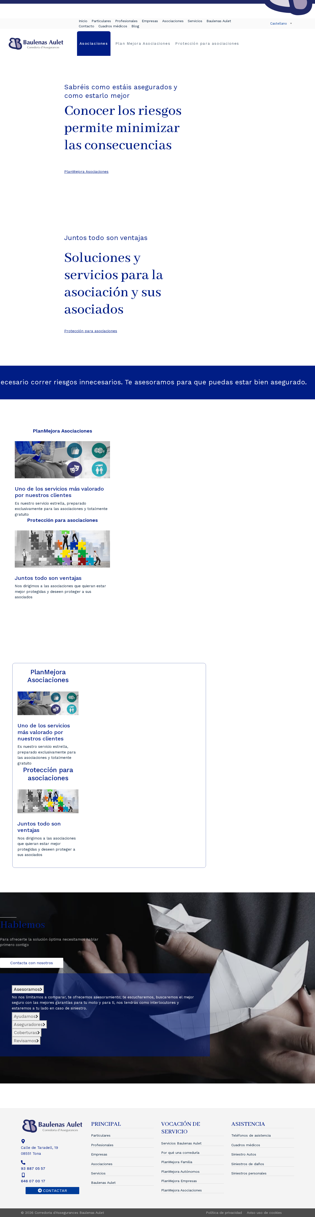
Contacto (86, 26)
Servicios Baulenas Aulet (181, 1143)
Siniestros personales (249, 1173)
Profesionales (126, 21)
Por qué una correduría (180, 1153)
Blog (135, 26)
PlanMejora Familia (176, 1162)
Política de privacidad (224, 1213)
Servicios (195, 21)
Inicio (83, 21)
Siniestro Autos (243, 1154)
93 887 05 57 (33, 1168)
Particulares (101, 21)
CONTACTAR (54, 1190)
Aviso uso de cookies (264, 1213)
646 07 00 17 (33, 1181)
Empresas (150, 21)
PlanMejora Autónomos (180, 1171)
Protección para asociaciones (207, 43)
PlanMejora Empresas (179, 1181)
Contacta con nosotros (31, 963)
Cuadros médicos (112, 26)
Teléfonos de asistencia (251, 1135)
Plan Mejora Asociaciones (142, 43)
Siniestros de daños (247, 1164)
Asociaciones (173, 21)
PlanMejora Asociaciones (181, 1190)
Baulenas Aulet (218, 21)
